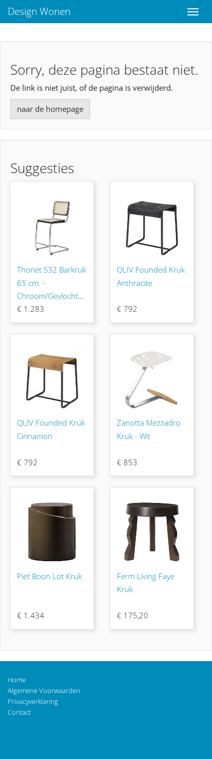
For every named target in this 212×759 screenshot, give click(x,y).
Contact (19, 712)
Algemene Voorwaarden (44, 690)
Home (17, 679)
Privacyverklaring (33, 701)
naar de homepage (50, 109)
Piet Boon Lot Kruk (49, 576)
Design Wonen (39, 11)
